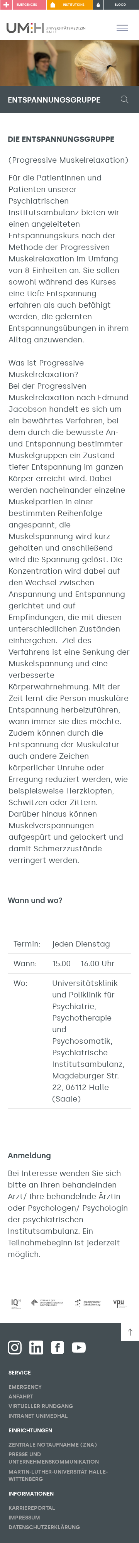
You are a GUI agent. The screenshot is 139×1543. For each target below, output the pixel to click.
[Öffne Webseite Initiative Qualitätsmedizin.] (16, 1304)
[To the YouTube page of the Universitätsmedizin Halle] (79, 1347)
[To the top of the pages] (130, 1332)
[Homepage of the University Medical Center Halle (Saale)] (46, 27)
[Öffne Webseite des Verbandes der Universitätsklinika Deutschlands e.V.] (47, 1303)
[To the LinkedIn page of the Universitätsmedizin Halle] (36, 1347)
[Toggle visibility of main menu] (122, 27)
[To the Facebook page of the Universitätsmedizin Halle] (14, 1347)
